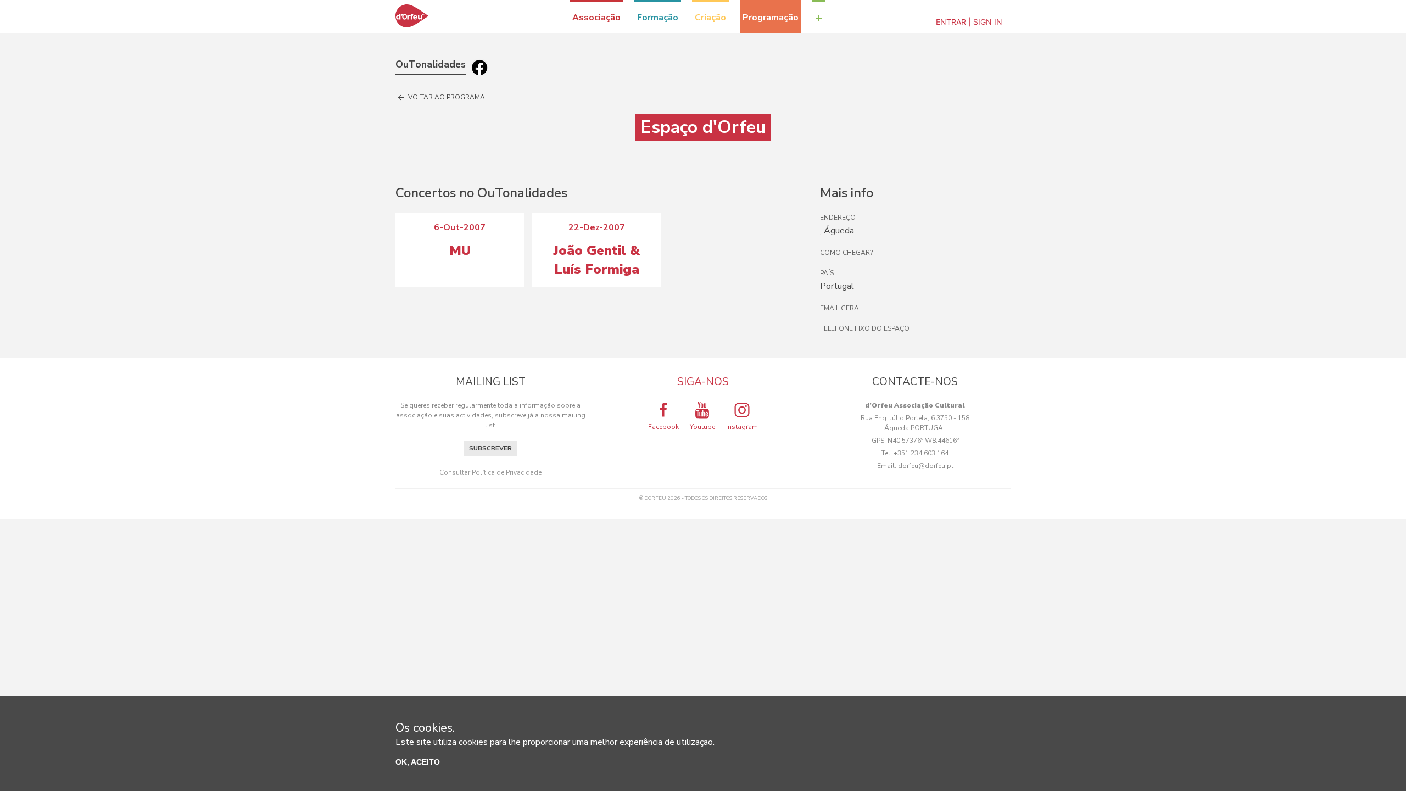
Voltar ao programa (445, 97)
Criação (710, 18)
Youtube (702, 426)
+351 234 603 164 (921, 453)
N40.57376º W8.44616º (923, 440)
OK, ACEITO (417, 761)
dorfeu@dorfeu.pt (925, 465)
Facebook (663, 426)
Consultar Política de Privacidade (490, 472)
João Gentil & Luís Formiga (597, 260)
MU (460, 250)
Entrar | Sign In (969, 21)
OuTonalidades (430, 64)
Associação (596, 18)
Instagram (742, 426)
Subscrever (490, 448)
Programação (771, 18)
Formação (657, 18)
